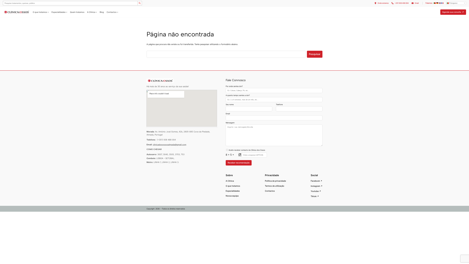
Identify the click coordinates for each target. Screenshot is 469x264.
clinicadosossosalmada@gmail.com (169, 144)
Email (228, 114)
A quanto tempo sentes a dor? (238, 95)
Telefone (279, 104)
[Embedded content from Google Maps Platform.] (182, 108)
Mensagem (230, 123)
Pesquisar (314, 54)
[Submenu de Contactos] (117, 12)
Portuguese (453, 3)
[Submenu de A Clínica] (96, 12)
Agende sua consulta (451, 12)
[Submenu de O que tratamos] (48, 12)
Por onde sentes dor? (234, 86)
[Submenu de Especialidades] (66, 12)
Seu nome (230, 104)
